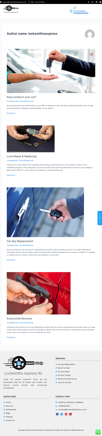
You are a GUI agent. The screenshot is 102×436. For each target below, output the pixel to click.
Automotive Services (19, 318)
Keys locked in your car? (21, 97)
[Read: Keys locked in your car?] (51, 71)
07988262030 (80, 13)
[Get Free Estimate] (74, 7)
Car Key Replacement (20, 241)
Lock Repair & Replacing (21, 156)
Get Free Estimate (79, 11)
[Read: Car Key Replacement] (45, 212)
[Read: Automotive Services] (39, 293)
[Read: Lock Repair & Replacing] (31, 139)
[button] (71, 11)
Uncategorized (12, 101)
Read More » (11, 113)
